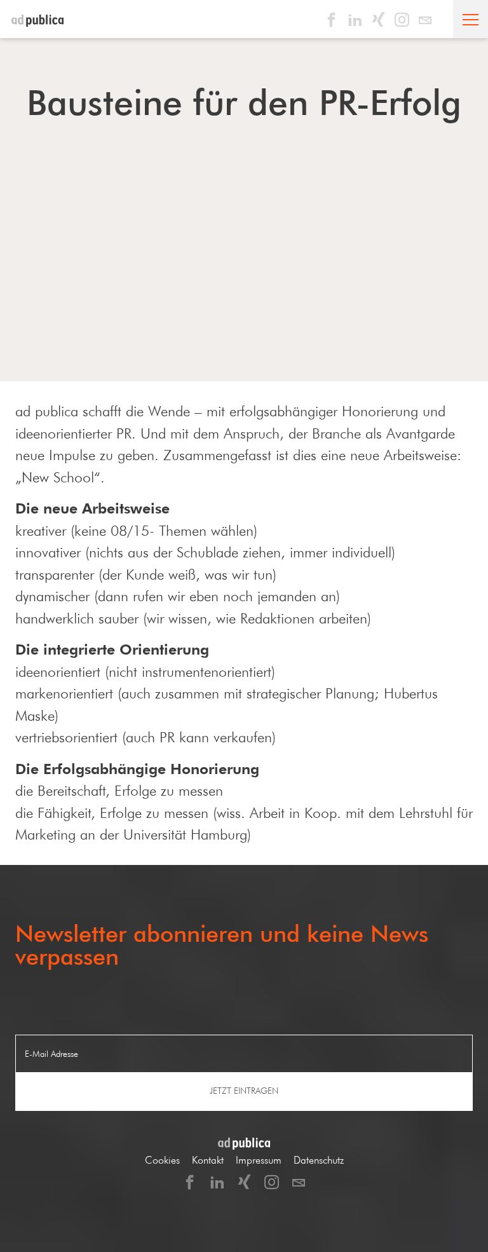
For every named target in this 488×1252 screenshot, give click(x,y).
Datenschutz (319, 1160)
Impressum (258, 1160)
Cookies (162, 1160)
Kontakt (208, 1160)
